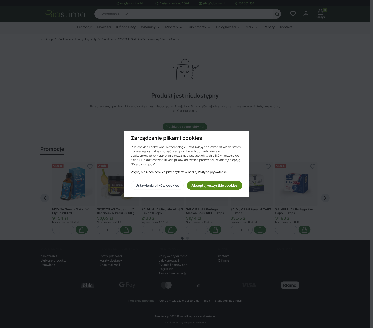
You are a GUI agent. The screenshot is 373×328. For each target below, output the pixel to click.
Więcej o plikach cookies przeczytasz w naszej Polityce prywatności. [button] (179, 172)
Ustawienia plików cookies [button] (157, 185)
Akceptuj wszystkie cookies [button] (214, 185)
